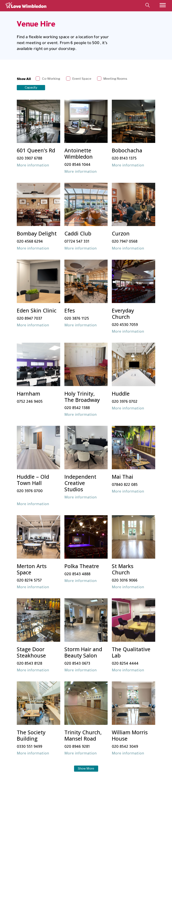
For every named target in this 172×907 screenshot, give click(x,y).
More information (33, 166)
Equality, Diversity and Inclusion (99, 862)
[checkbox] (48, 79)
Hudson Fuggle (148, 897)
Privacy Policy (89, 855)
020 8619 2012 (26, 862)
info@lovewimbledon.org (31, 858)
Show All (24, 79)
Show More (86, 768)
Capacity (31, 87)
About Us (88, 868)
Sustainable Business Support (98, 865)
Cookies (87, 858)
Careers (87, 872)
